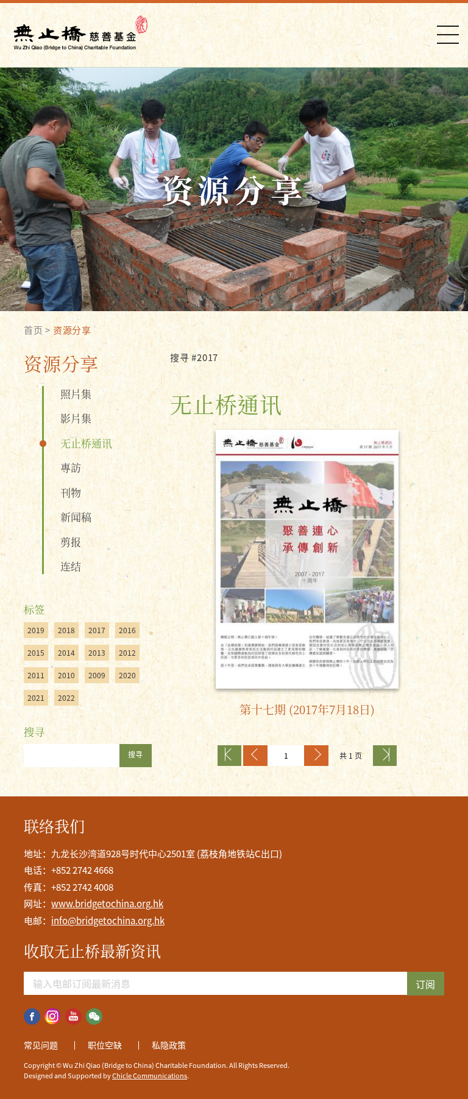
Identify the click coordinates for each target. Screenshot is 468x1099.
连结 (70, 566)
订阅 (425, 984)
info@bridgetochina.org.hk (108, 920)
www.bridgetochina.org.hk (107, 903)
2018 (66, 630)
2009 (96, 675)
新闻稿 (75, 516)
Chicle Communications (149, 1075)
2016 (127, 630)
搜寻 (135, 754)
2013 (96, 652)
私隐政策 (169, 1045)
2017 (96, 630)
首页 (33, 330)
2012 (127, 652)
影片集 (75, 418)
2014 (66, 652)
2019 (35, 630)
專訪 (70, 467)
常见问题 (41, 1045)
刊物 (70, 492)
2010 (66, 675)
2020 (127, 675)
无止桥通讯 (86, 443)
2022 (66, 697)
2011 (35, 675)
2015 (35, 652)
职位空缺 (105, 1045)
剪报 (70, 541)
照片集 (75, 393)
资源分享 (72, 330)
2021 (35, 697)
